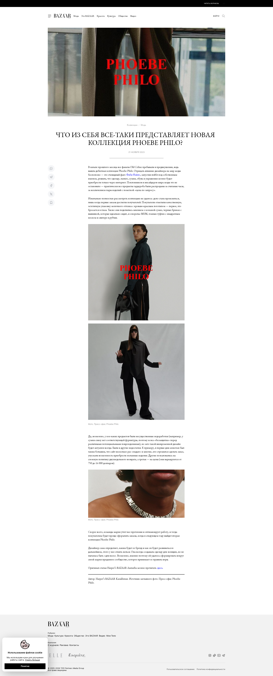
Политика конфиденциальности (211, 669)
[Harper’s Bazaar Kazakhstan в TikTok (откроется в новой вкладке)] (214, 656)
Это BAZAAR (87, 15)
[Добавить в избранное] (51, 202)
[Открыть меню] (49, 16)
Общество (123, 15)
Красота (101, 15)
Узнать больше (32, 660)
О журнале (53, 645)
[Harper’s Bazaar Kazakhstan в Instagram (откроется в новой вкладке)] (210, 656)
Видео (133, 15)
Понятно (25, 666)
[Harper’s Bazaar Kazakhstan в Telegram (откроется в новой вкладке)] (223, 656)
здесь (160, 567)
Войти (216, 16)
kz (224, 3)
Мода (76, 15)
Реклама (64, 645)
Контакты (74, 645)
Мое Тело (111, 636)
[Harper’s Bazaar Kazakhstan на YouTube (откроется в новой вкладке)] (219, 656)
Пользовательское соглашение (180, 669)
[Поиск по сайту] (223, 16)
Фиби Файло (133, 174)
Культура (111, 15)
